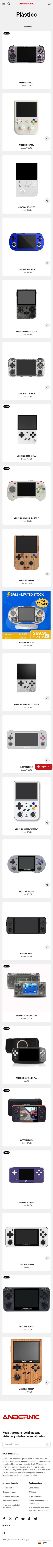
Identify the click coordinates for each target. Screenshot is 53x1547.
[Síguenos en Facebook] (4, 1518)
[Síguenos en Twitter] (10, 1518)
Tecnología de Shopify (21, 1540)
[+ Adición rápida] (47, 138)
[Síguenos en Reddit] (35, 1518)
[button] (44, 1543)
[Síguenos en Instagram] (16, 1518)
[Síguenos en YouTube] (23, 1518)
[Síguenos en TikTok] (29, 1518)
